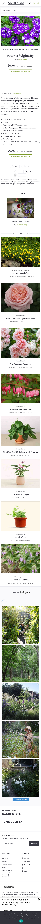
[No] (39, 918)
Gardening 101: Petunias (20, 222)
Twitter (26, 868)
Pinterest (27, 858)
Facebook (27, 864)
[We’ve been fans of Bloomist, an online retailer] (20, 625)
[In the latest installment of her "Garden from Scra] (20, 701)
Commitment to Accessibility (7, 871)
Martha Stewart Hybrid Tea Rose (20, 319)
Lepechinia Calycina (20, 580)
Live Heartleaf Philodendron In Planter (20, 452)
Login (37, 3)
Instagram (27, 861)
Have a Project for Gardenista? (7, 875)
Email (25, 871)
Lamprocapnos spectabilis (20, 410)
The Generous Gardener (20, 364)
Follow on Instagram (22, 799)
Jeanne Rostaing (21, 224)
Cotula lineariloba (20, 273)
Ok (21, 921)
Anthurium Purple (20, 495)
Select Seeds (23, 59)
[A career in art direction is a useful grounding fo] (20, 778)
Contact (4, 861)
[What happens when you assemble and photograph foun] (20, 663)
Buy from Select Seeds (19, 71)
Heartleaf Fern (20, 537)
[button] (29, 3)
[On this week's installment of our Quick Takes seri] (20, 739)
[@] (6, 601)
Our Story (5, 858)
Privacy (4, 867)
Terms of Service (7, 864)
